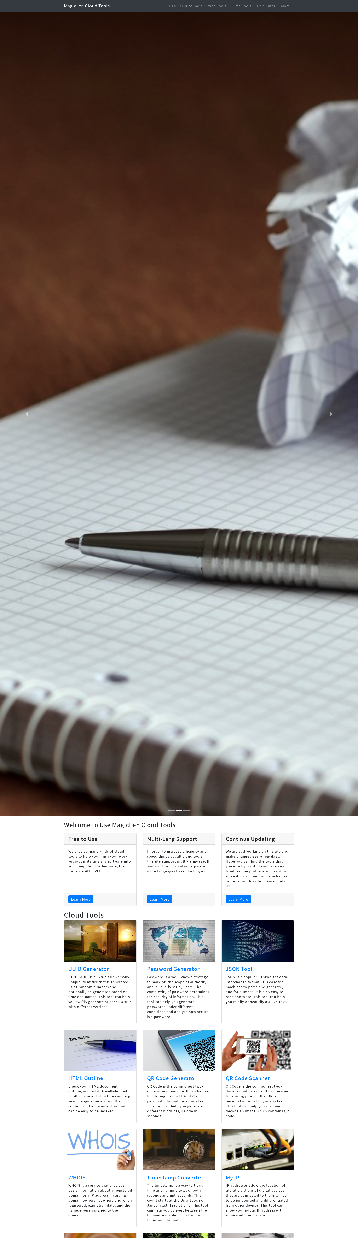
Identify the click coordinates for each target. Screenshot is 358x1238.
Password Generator (173, 968)
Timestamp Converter (175, 1177)
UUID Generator (88, 968)
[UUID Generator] (100, 941)
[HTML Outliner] (100, 1050)
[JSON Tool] (258, 941)
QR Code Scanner (248, 1078)
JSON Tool (239, 968)
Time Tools (241, 5)
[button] (27, 414)
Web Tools (217, 5)
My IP (232, 1177)
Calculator (266, 5)
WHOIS (77, 1177)
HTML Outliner (87, 1078)
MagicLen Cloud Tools (87, 6)
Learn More (81, 899)
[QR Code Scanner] (258, 1050)
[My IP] (258, 1149)
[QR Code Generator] (179, 1050)
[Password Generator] (179, 941)
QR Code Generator (172, 1078)
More (285, 5)
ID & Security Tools (185, 5)
